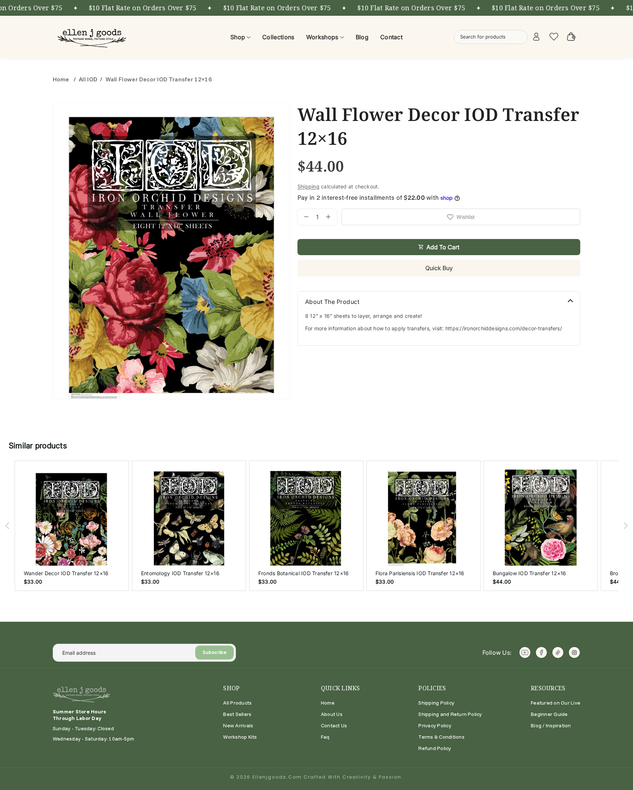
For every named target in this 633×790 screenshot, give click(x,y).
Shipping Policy (436, 702)
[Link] (93, 36)
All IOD (88, 79)
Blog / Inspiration (551, 725)
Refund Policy (434, 748)
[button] (7, 525)
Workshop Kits (240, 737)
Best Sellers (237, 714)
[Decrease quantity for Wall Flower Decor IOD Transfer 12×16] (302, 217)
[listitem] (72, 525)
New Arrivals (238, 725)
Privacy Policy (434, 725)
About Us (332, 714)
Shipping (308, 186)
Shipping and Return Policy (450, 714)
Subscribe (214, 652)
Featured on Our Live (555, 702)
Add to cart (442, 247)
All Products (237, 702)
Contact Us (334, 725)
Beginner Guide (549, 714)
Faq (325, 737)
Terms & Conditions (441, 737)
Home (62, 79)
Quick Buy (439, 268)
